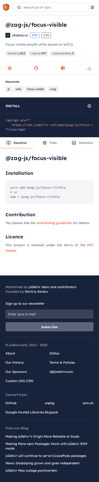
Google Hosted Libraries (25, 412)
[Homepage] (10, 68)
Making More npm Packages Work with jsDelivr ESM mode (46, 446)
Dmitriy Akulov (36, 291)
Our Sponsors (16, 372)
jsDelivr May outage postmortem (31, 470)
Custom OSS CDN (19, 381)
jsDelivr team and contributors (52, 287)
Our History (15, 362)
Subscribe (49, 327)
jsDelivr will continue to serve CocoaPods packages (46, 456)
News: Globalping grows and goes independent (42, 463)
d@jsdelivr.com (61, 372)
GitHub (11, 403)
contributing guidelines (54, 223)
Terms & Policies (62, 362)
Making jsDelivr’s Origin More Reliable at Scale (42, 436)
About (10, 353)
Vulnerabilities (63, 53)
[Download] (89, 68)
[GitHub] (36, 68)
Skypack (51, 412)
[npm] (63, 68)
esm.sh (88, 403)
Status (54, 353)
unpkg (49, 403)
